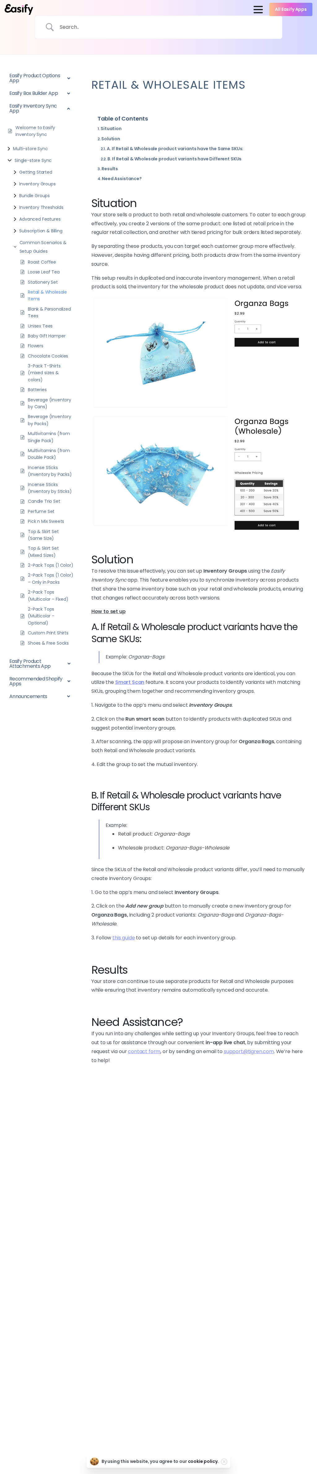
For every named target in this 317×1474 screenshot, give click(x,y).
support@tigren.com (249, 1051)
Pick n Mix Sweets (46, 521)
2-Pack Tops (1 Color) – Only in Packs (50, 578)
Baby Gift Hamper (46, 336)
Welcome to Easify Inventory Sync (35, 131)
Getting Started (35, 172)
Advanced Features (39, 219)
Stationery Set (43, 282)
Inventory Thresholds (41, 207)
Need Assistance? (121, 179)
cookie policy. (203, 1461)
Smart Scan (129, 682)
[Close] (224, 1462)
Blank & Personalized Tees (49, 312)
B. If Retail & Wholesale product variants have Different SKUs (174, 159)
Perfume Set (41, 511)
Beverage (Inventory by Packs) (49, 419)
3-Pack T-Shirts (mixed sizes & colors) (44, 373)
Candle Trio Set (44, 501)
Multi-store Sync (30, 149)
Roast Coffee (42, 262)
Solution (110, 139)
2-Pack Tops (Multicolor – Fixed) (48, 595)
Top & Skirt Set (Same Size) (43, 534)
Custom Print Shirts (48, 633)
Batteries (37, 390)
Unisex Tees (40, 326)
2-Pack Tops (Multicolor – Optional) (41, 616)
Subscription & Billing (40, 231)
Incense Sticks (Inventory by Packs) (50, 470)
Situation (111, 128)
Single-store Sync (33, 160)
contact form (144, 1051)
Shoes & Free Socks (48, 643)
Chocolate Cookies (48, 356)
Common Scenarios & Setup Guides (43, 246)
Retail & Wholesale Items (47, 295)
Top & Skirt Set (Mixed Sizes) (43, 551)
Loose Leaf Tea (44, 272)
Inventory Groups (37, 184)
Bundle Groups (34, 196)
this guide (123, 937)
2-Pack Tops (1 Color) (50, 565)
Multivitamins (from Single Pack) (49, 436)
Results (110, 169)
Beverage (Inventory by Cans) (49, 403)
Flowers (35, 346)
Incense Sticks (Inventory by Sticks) (50, 487)
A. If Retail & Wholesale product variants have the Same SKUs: (175, 149)
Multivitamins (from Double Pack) (49, 453)
